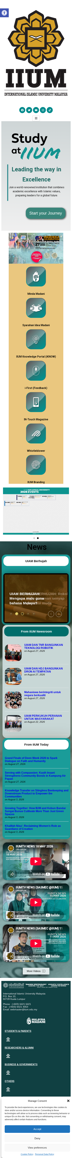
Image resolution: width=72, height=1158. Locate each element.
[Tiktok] (50, 110)
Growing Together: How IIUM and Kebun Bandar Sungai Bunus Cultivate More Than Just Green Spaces (35, 811)
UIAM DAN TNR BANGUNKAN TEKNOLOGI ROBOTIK (43, 646)
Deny (37, 1138)
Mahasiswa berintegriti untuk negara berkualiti (42, 694)
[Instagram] (43, 110)
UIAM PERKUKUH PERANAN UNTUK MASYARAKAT (43, 717)
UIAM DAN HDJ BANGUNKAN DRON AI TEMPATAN (43, 670)
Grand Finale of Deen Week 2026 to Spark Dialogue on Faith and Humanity (31, 759)
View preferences (37, 1147)
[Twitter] (29, 110)
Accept (37, 1129)
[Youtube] (36, 110)
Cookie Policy (27, 1154)
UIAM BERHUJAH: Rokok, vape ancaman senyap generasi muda (31, 598)
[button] (68, 1100)
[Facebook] (22, 110)
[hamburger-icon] (36, 118)
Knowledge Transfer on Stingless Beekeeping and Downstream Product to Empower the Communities (36, 793)
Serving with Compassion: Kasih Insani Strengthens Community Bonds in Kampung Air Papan (35, 775)
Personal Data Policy (44, 1154)
